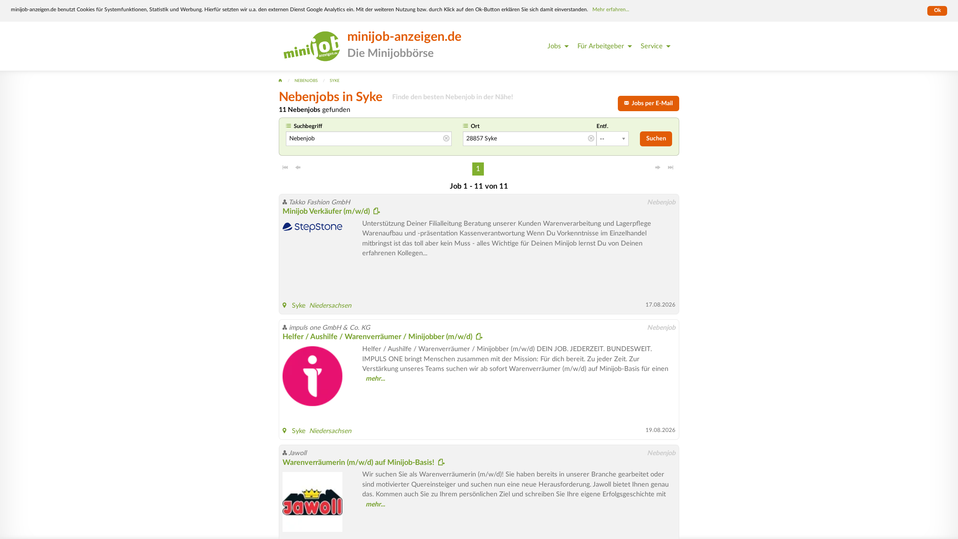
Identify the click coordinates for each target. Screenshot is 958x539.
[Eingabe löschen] (446, 139)
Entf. (602, 126)
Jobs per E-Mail (651, 103)
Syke (299, 305)
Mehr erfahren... (610, 9)
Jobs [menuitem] (554, 46)
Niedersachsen (330, 305)
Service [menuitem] (652, 46)
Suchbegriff (308, 126)
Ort (475, 126)
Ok (937, 10)
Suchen (656, 138)
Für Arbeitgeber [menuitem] (600, 46)
